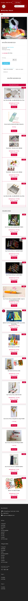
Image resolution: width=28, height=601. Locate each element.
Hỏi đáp (2, 533)
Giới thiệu (3, 525)
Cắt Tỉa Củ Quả (4, 539)
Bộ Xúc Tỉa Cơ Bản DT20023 (14, 490)
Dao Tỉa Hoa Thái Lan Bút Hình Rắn (14, 394)
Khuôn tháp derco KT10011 (14, 346)
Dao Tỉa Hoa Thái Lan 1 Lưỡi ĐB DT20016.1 (14, 466)
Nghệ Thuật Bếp (10, 47)
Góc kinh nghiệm (4, 530)
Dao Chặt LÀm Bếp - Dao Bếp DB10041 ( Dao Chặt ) (14, 196)
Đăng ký (11, 10)
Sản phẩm (3, 527)
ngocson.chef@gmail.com (8, 515)
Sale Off (2, 532)
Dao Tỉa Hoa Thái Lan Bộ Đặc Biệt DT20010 (14, 227)
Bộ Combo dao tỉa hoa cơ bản (14, 370)
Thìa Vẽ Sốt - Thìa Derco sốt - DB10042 (14, 172)
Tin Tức (2, 535)
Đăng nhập (5, 10)
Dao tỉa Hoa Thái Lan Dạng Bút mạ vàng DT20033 (14, 418)
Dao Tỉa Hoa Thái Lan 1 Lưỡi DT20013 (14, 275)
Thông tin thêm (19, 69)
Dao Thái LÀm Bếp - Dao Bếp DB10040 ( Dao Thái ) (14, 100)
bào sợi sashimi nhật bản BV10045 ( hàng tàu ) (14, 124)
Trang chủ (3, 523)
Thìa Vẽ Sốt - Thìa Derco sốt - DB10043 (14, 148)
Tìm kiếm (3, 577)
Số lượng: (4, 57)
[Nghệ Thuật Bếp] (4, 5)
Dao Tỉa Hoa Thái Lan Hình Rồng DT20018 (14, 442)
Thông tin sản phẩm (8, 69)
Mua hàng (6, 63)
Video (2, 528)
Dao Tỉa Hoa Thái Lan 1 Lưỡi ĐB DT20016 (14, 251)
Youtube (3, 537)
